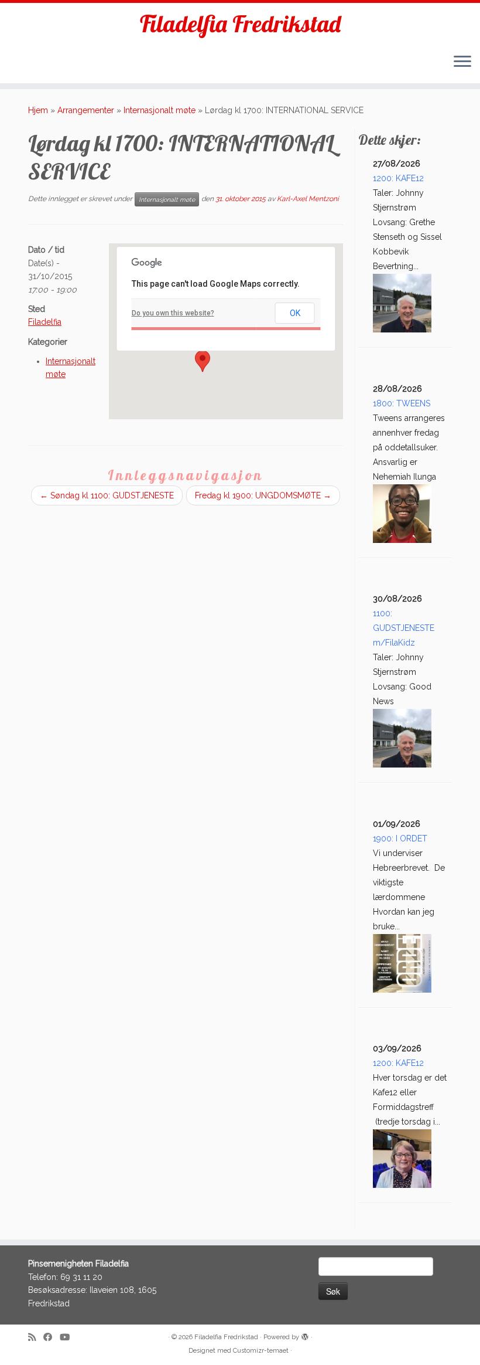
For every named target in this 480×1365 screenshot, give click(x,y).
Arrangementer (85, 110)
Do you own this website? (173, 313)
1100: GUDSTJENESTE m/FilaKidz (403, 628)
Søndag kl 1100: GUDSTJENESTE (107, 495)
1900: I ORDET (400, 838)
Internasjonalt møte (160, 110)
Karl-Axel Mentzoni (308, 199)
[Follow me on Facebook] (51, 1338)
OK (295, 313)
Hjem (38, 110)
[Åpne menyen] (462, 62)
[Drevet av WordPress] (305, 1335)
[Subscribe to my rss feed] (35, 1338)
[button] (202, 361)
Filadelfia (44, 322)
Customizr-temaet (261, 1350)
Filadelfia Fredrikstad (240, 23)
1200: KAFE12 (398, 178)
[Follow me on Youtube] (68, 1338)
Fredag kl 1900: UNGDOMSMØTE (263, 495)
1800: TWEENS (401, 403)
